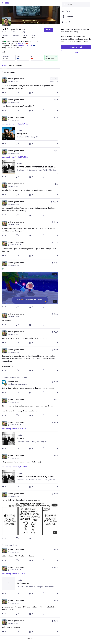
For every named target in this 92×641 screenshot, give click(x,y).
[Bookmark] (43, 92)
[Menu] (56, 30)
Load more (30, 638)
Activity (4, 65)
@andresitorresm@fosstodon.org (12, 32)
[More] (57, 92)
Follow (48, 30)
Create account (76, 47)
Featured (19, 65)
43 (3, 38)
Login (76, 52)
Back (7, 3)
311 (13, 38)
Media (11, 65)
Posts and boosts (8, 72)
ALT (55, 301)
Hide (54, 274)
